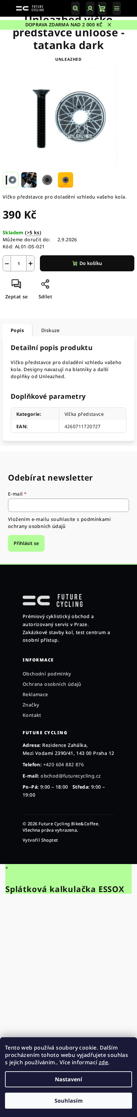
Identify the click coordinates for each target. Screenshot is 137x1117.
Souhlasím (69, 1100)
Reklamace (35, 694)
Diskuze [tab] (50, 330)
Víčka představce (84, 414)
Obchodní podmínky (47, 673)
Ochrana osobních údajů (52, 684)
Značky (31, 705)
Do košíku (90, 263)
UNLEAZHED (68, 59)
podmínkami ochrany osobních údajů (59, 522)
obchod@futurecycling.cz (71, 776)
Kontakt (32, 715)
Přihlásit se (26, 543)
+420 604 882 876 (63, 764)
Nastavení (68, 1079)
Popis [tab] (17, 330)
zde (103, 1062)
